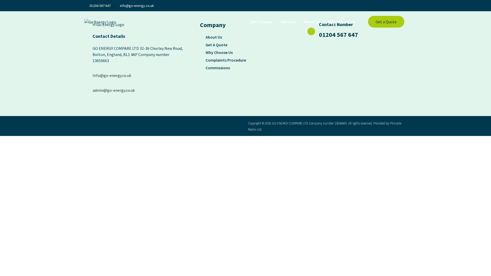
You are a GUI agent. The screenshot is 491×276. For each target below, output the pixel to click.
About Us (312, 21)
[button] (386, 22)
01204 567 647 (338, 35)
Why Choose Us (341, 21)
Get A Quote (261, 21)
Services (288, 21)
